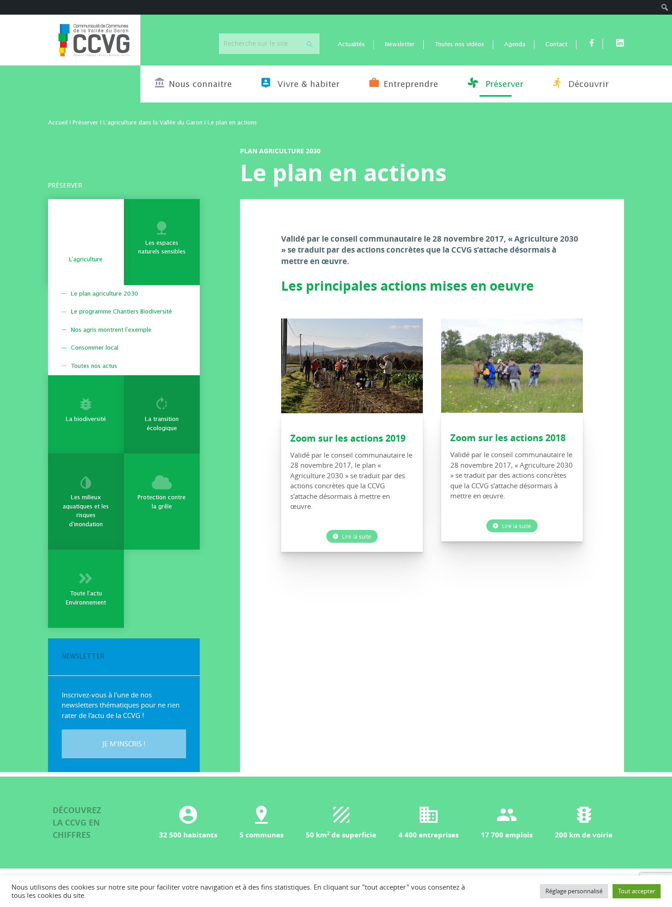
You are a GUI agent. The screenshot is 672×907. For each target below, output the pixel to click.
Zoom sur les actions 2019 (347, 438)
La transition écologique (162, 424)
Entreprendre (411, 85)
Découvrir (587, 85)
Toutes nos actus (94, 366)
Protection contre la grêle (162, 502)
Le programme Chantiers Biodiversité (121, 312)
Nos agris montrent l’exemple (111, 330)
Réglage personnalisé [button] (574, 891)
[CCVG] (94, 40)
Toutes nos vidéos (459, 45)
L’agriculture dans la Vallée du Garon (153, 123)
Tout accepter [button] (636, 891)
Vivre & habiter (307, 85)
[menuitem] (665, 7)
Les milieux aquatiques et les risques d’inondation (86, 511)
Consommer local (94, 348)
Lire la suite (356, 536)
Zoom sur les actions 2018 (507, 438)
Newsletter (400, 45)
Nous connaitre (200, 85)
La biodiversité (86, 419)
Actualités (351, 45)
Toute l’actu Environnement (86, 598)
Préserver (503, 85)
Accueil (58, 123)
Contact (556, 45)
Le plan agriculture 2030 (104, 294)
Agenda (514, 45)
